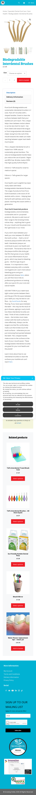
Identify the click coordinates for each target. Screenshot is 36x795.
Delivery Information (11, 677)
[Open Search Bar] (19, 3)
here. (11, 362)
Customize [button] (18, 415)
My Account (8, 671)
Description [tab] (10, 93)
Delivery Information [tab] (14, 97)
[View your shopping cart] (24, 3)
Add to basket (24, 80)
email (19, 423)
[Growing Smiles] (3, 3)
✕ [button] (32, 378)
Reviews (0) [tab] (10, 101)
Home (5, 11)
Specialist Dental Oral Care (17, 11)
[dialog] (18, 397)
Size (5, 73)
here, (23, 275)
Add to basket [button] (18, 648)
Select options (18, 478)
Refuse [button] (18, 410)
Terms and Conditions (12, 674)
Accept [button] (18, 404)
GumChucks (16, 301)
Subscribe (18, 730)
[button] (30, 19)
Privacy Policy (9, 680)
